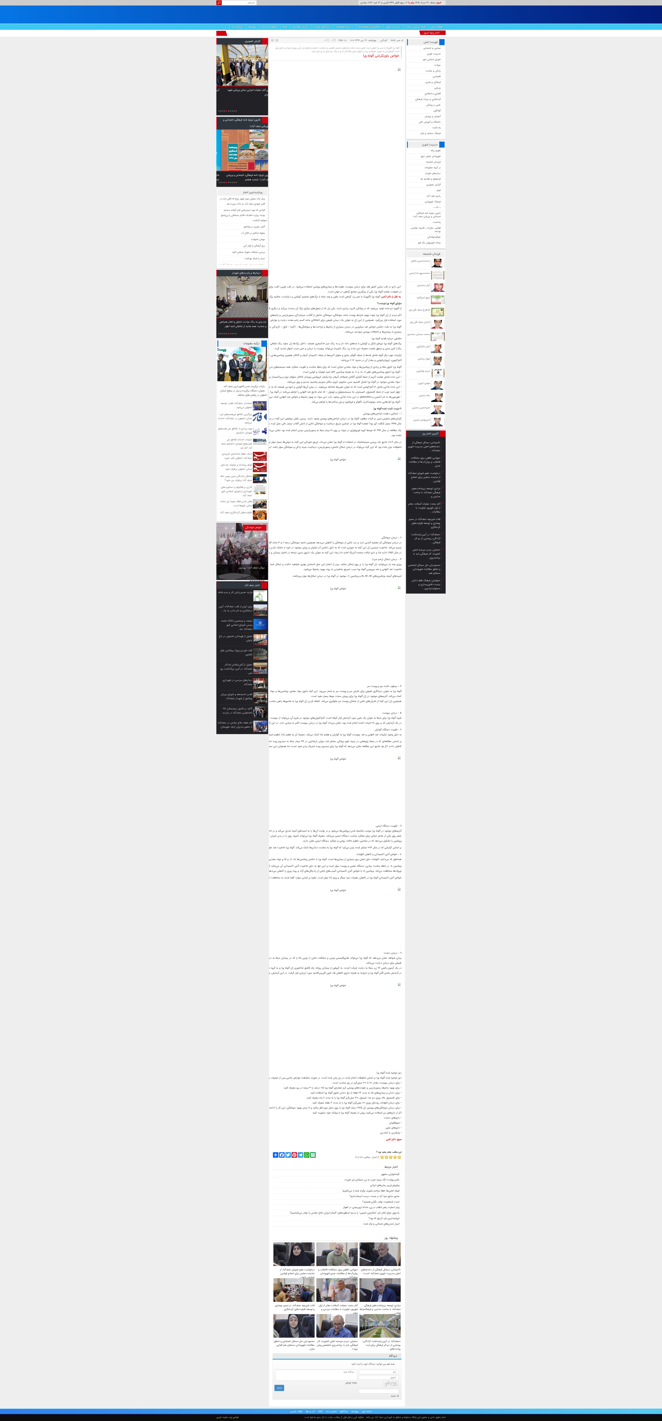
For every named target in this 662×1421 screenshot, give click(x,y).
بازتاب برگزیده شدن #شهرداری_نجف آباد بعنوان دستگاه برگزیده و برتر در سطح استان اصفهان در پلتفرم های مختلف (243, 391)
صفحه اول (367, 1411)
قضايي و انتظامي (433, 93)
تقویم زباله (436, 150)
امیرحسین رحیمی (421, 407)
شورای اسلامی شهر (432, 59)
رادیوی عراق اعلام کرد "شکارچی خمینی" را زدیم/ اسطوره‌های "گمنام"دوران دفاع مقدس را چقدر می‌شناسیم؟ (344, 1213)
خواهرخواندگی (434, 237)
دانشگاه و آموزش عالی (430, 122)
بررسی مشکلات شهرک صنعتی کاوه (248, 208)
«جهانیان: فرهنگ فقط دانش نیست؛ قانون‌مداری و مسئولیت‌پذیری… (426, 584)
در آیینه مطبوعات (344, 27)
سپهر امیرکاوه (423, 297)
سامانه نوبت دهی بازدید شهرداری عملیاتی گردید (242, 220)
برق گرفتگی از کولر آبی (254, 201)
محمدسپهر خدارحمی (419, 273)
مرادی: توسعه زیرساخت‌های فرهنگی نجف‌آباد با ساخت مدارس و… (426, 492)
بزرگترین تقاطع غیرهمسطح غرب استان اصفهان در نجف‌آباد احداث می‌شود (235, 418)
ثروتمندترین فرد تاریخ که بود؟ (384, 1218)
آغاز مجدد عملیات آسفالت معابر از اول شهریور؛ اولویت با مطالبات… (424, 508)
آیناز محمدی (423, 285)
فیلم (285, 27)
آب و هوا (310, 1411)
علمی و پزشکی (433, 105)
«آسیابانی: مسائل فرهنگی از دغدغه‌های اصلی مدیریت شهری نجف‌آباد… (424, 446)
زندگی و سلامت (433, 70)
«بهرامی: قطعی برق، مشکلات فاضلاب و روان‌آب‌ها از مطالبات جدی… (424, 462)
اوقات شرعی (296, 1411)
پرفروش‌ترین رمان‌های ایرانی (384, 1185)
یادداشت (436, 127)
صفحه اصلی (437, 27)
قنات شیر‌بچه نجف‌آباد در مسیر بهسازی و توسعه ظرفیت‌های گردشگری (424, 523)
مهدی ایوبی (424, 383)
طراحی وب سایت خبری (227, 1417)
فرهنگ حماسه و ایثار (430, 133)
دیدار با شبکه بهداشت (254, 214)
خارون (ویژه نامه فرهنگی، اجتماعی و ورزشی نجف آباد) (427, 214)
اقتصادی (437, 76)
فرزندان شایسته (433, 162)
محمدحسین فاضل (420, 261)
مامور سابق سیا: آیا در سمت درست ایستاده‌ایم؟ (374, 1196)
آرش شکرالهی (423, 346)
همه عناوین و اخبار (415, 27)
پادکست (437, 222)
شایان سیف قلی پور (420, 322)
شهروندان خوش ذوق (431, 156)
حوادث (437, 65)
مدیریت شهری (393, 27)
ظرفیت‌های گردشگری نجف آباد (236, 512)
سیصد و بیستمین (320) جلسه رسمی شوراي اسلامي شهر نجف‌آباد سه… (236, 625)
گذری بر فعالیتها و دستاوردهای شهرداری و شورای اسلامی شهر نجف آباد (236, 491)
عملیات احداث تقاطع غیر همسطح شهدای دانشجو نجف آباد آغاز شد (236, 444)
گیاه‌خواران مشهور (390, 1174)
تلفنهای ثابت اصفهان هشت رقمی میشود (245, 246)
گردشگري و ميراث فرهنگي (428, 99)
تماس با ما (331, 1411)
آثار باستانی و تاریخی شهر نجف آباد (248, 227)
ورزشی (437, 88)
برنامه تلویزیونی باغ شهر (429, 242)
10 (236, 111)
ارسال (279, 1387)
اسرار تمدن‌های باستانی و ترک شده (381, 1224)
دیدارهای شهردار (322, 27)
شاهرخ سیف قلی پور (419, 310)
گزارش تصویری (300, 27)
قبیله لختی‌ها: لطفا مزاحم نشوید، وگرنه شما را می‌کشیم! (371, 1191)
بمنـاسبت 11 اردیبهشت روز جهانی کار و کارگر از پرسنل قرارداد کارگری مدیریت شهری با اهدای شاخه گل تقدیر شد (250, 94)
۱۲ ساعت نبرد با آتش (255, 233)
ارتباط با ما (237, 27)
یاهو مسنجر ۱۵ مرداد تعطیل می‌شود (248, 264)
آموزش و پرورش (433, 116)
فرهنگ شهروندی (433, 201)
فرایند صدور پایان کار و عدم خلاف (235, 592)
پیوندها (252, 27)
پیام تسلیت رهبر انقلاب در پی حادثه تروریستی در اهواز (371, 1207)
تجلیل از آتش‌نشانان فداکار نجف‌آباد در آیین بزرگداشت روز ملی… (236, 669)
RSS (320, 1411)
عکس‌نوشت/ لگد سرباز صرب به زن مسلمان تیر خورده (372, 1180)
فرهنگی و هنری (433, 82)
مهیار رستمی (424, 359)
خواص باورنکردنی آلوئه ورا (381, 55)
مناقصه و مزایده (270, 27)
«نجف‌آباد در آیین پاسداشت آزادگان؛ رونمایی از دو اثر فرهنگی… (425, 538)
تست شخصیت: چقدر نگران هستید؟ (380, 1202)
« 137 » (437, 207)
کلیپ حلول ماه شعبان (254, 239)
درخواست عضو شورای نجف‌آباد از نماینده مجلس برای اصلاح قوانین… (424, 477)
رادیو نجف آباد (434, 196)
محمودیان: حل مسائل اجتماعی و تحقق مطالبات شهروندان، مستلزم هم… (424, 569)
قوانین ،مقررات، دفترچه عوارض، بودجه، (425, 229)
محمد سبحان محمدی (418, 334)
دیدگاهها (344, 1411)
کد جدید (395, 1396)
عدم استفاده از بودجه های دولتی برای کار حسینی (243, 569)
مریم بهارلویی (423, 371)
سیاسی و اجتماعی (432, 48)
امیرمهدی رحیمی (421, 420)
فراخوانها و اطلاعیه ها (369, 27)
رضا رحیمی (424, 395)
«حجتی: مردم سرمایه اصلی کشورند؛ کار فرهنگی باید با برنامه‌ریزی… (426, 554)
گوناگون (437, 110)
